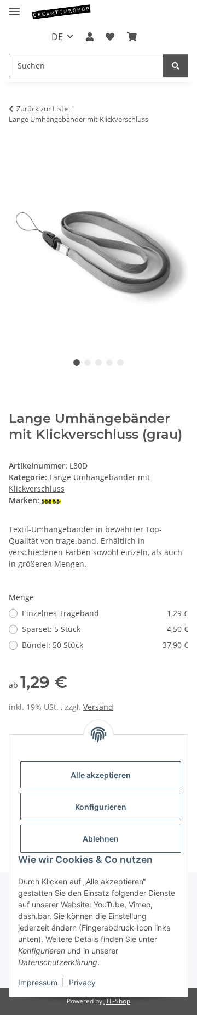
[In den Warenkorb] (17, 154)
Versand (98, 707)
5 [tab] (120, 362)
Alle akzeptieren (101, 775)
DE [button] (57, 37)
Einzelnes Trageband (105, 613)
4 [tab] (109, 362)
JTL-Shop (117, 1001)
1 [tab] (76, 362)
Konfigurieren (100, 806)
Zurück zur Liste (42, 109)
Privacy (82, 982)
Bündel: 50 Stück (105, 645)
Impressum (37, 982)
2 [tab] (87, 362)
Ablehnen (101, 838)
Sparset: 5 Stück (105, 629)
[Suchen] (175, 65)
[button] (90, 37)
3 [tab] (98, 362)
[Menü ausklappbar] (14, 7)
